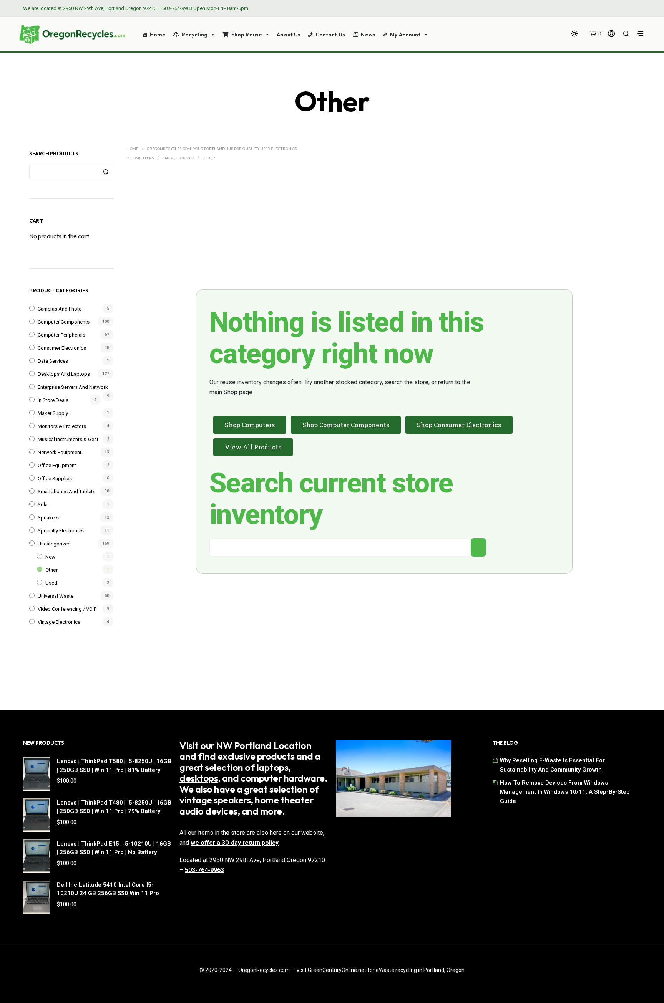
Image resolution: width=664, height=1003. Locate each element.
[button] (595, 34)
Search (105, 171)
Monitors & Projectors (62, 426)
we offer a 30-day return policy (235, 842)
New (50, 557)
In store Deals (53, 400)
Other (51, 570)
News (368, 34)
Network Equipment (59, 452)
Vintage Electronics (59, 622)
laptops (273, 767)
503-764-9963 (177, 8)
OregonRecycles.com (264, 970)
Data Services (53, 361)
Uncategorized (54, 544)
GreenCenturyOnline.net (337, 970)
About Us (288, 34)
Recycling (195, 34)
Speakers (48, 518)
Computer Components (64, 322)
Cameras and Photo (60, 309)
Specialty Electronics (61, 531)
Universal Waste (55, 596)
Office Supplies (55, 478)
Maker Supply (53, 413)
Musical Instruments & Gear (68, 439)
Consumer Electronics (62, 348)
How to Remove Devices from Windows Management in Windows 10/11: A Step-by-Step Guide (565, 792)
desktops (198, 778)
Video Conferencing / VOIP (67, 609)
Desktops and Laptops (64, 374)
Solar (43, 504)
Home (158, 34)
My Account (405, 34)
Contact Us (330, 34)
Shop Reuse (246, 34)
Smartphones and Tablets (66, 491)
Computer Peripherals (61, 335)
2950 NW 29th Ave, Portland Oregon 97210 (109, 8)
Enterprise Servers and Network (73, 387)
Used (51, 583)
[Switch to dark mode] (574, 33)
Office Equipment (57, 465)
